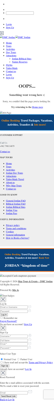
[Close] (3, 299)
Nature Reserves (19, 61)
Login (9, 24)
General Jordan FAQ (16, 200)
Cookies (10, 231)
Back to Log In (7, 399)
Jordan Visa (11, 210)
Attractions (11, 55)
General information (15, 234)
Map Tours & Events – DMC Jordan (35, 281)
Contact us (11, 71)
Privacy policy (13, 225)
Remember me (10, 317)
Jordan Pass (11, 213)
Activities (10, 49)
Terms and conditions (16, 228)
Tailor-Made (12, 68)
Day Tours (11, 52)
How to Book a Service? (17, 237)
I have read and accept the (28, 362)
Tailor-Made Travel (15, 179)
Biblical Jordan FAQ (16, 203)
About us (10, 182)
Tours (8, 45)
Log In (28, 369)
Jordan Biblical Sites (21, 58)
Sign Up (10, 27)
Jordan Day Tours (14, 172)
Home (9, 42)
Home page (37, 107)
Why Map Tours (14, 185)
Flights (9, 64)
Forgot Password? (8, 321)
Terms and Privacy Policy (41, 362)
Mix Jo (15, 290)
